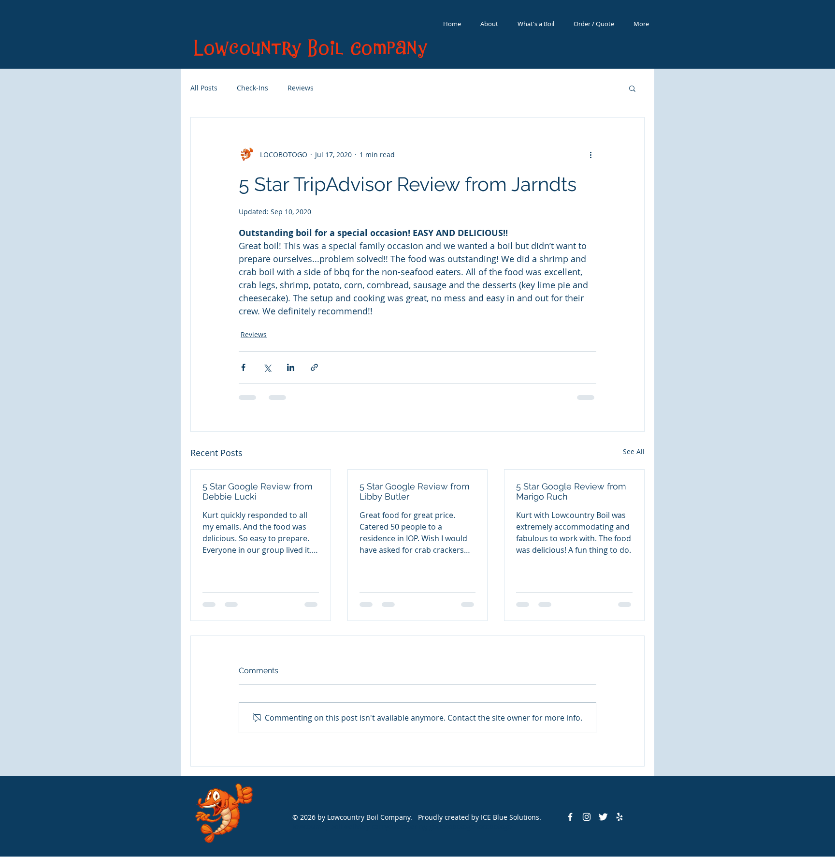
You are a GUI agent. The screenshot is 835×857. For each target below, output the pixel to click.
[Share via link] (314, 367)
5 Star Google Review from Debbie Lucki (257, 491)
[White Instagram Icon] (586, 817)
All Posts (203, 87)
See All (634, 451)
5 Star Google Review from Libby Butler (415, 491)
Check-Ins (252, 87)
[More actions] (590, 154)
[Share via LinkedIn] (290, 367)
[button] (632, 88)
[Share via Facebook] (243, 367)
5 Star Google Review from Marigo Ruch (571, 491)
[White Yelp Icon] (619, 817)
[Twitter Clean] (603, 817)
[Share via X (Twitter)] (267, 367)
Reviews (301, 87)
